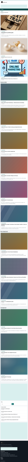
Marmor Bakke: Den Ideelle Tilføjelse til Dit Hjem (9, 175)
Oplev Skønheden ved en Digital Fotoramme (8, 352)
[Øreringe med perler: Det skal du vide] (14, 46)
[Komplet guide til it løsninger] (14, 366)
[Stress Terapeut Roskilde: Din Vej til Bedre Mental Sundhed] (14, 317)
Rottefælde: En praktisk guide (4, 12)
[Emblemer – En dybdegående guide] (14, 290)
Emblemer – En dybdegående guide (7, 301)
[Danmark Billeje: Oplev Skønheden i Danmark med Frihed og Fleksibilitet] (14, 266)
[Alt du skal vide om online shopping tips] (14, 140)
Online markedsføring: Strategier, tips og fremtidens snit (9, 78)
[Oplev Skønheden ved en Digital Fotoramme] (14, 342)
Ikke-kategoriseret (3, 101)
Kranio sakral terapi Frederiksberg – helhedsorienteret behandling (12, 102)
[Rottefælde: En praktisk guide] (14, 22)
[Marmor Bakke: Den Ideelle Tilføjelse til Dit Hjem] (14, 165)
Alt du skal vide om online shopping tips (8, 151)
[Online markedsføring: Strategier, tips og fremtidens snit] (14, 68)
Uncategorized (3, 31)
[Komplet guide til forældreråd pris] (14, 189)
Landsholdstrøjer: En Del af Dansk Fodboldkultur (9, 251)
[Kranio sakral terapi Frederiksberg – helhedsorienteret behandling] (14, 92)
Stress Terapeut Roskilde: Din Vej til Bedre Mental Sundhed (11, 328)
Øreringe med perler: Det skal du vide (6, 411)
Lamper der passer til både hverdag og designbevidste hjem (9, 419)
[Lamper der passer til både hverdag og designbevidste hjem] (14, 116)
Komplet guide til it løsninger (6, 376)
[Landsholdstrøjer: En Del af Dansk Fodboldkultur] (14, 241)
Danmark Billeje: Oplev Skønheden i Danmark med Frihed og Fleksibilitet (13, 277)
